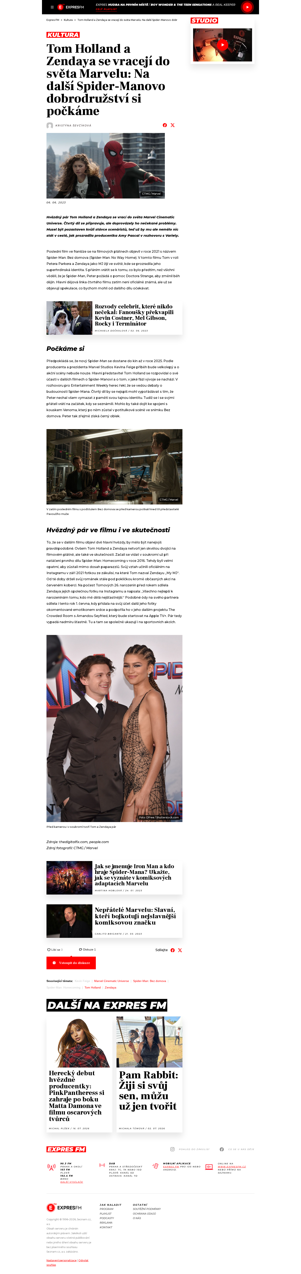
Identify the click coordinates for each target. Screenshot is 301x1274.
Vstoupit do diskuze (74, 963)
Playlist (105, 1213)
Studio (204, 20)
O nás (137, 1218)
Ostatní (140, 1204)
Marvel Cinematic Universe (111, 981)
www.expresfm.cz (232, 1166)
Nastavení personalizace (61, 1260)
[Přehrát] (247, 7)
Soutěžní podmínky (147, 1208)
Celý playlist (106, 9)
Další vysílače (71, 1182)
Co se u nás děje (241, 1149)
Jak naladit (111, 1204)
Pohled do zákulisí (194, 1149)
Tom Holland (93, 987)
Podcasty (107, 1218)
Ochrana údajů (144, 1213)
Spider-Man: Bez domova (149, 981)
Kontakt (106, 1227)
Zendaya (110, 987)
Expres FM (171, 1166)
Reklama (106, 1222)
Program (106, 1208)
